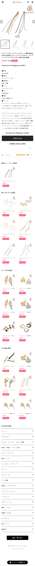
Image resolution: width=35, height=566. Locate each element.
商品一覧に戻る (17, 538)
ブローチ (4, 469)
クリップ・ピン (6, 475)
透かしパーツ (5, 524)
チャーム (4, 431)
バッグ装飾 (4, 480)
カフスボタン (5, 437)
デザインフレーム (6, 502)
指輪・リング (5, 458)
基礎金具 (4, 529)
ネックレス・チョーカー (8, 491)
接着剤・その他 (6, 513)
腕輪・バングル (6, 507)
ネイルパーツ (5, 518)
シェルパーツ (5, 496)
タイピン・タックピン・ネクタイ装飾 (12, 442)
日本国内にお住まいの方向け (17, 143)
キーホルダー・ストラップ (9, 464)
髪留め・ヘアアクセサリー (9, 486)
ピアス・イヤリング (7, 453)
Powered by (15, 548)
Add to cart (17, 138)
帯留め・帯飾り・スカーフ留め (10, 447)
